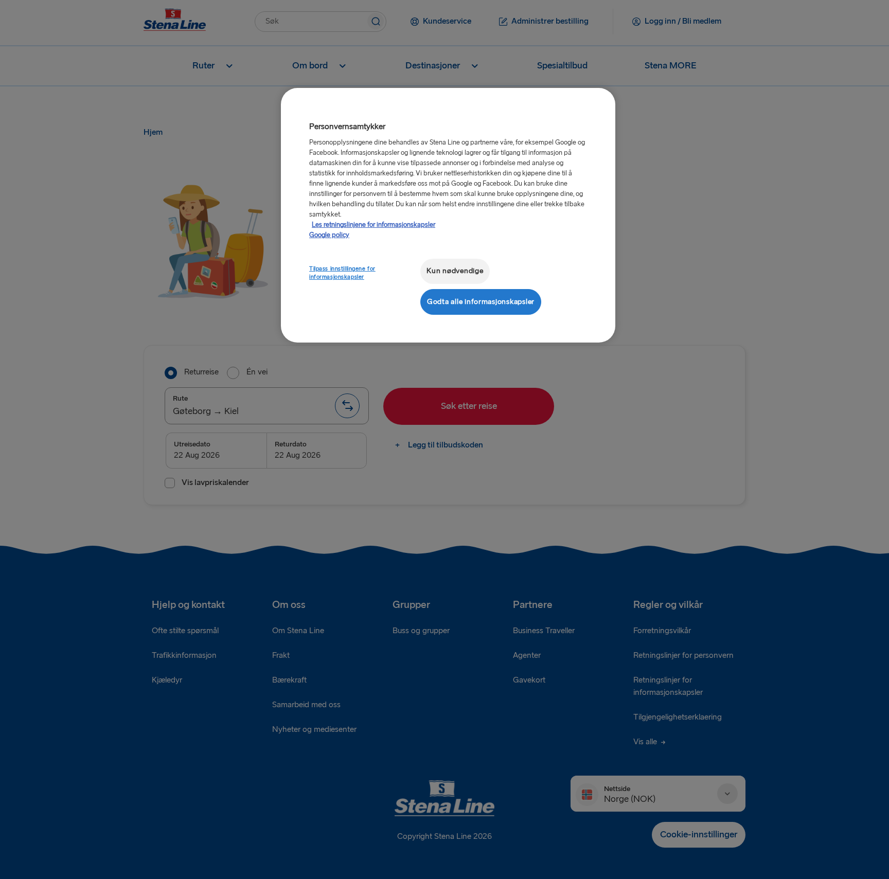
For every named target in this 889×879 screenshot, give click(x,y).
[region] (448, 215)
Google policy (329, 235)
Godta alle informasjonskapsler (481, 301)
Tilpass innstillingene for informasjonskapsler (342, 272)
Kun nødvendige (454, 270)
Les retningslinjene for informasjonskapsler (373, 225)
